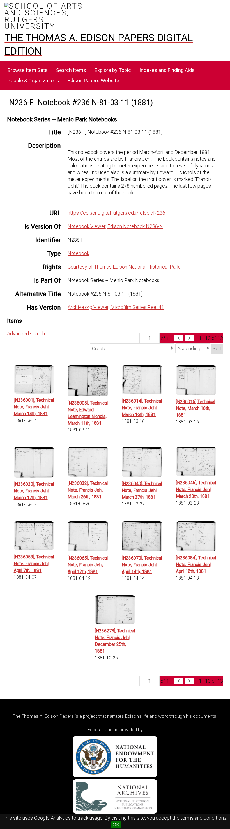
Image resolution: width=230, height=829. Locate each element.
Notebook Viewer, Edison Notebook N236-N (115, 226)
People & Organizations (33, 80)
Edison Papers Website (93, 80)
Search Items (71, 70)
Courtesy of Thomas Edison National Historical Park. (124, 267)
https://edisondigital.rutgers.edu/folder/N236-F (118, 213)
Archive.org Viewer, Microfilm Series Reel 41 (116, 307)
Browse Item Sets (28, 70)
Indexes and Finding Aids (167, 70)
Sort (217, 348)
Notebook (78, 253)
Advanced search (26, 334)
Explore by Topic (113, 70)
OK (116, 825)
